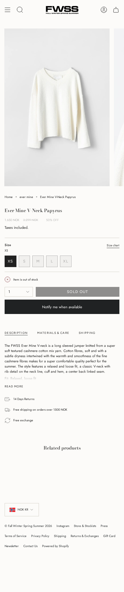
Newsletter (12, 546)
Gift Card (109, 536)
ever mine (26, 197)
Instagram (63, 526)
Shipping (60, 536)
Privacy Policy (40, 536)
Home (9, 197)
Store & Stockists (85, 526)
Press (104, 526)
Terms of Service (16, 536)
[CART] (116, 10)
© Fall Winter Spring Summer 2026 (28, 526)
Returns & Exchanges (85, 536)
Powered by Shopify (55, 546)
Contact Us (30, 546)
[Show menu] (7, 10)
